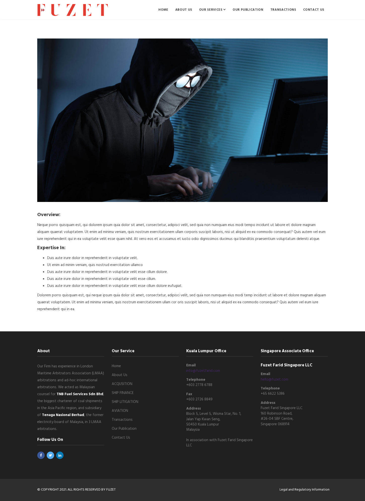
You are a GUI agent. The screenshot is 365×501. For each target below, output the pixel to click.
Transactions (283, 9)
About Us (183, 9)
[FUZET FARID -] (72, 10)
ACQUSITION (122, 384)
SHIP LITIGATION (125, 402)
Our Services (211, 9)
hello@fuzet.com (274, 380)
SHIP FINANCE (123, 393)
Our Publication (248, 9)
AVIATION (120, 411)
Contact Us (314, 9)
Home (163, 9)
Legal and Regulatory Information (304, 490)
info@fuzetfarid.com (203, 371)
